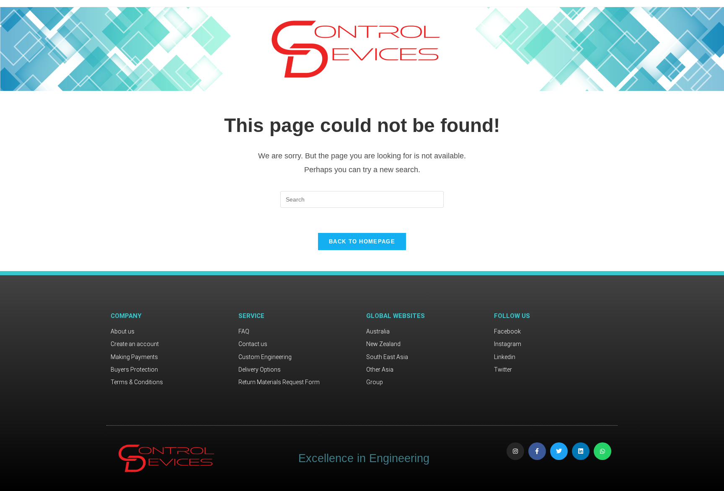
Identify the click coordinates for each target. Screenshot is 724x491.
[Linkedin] (581, 451)
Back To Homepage (362, 241)
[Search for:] (362, 199)
